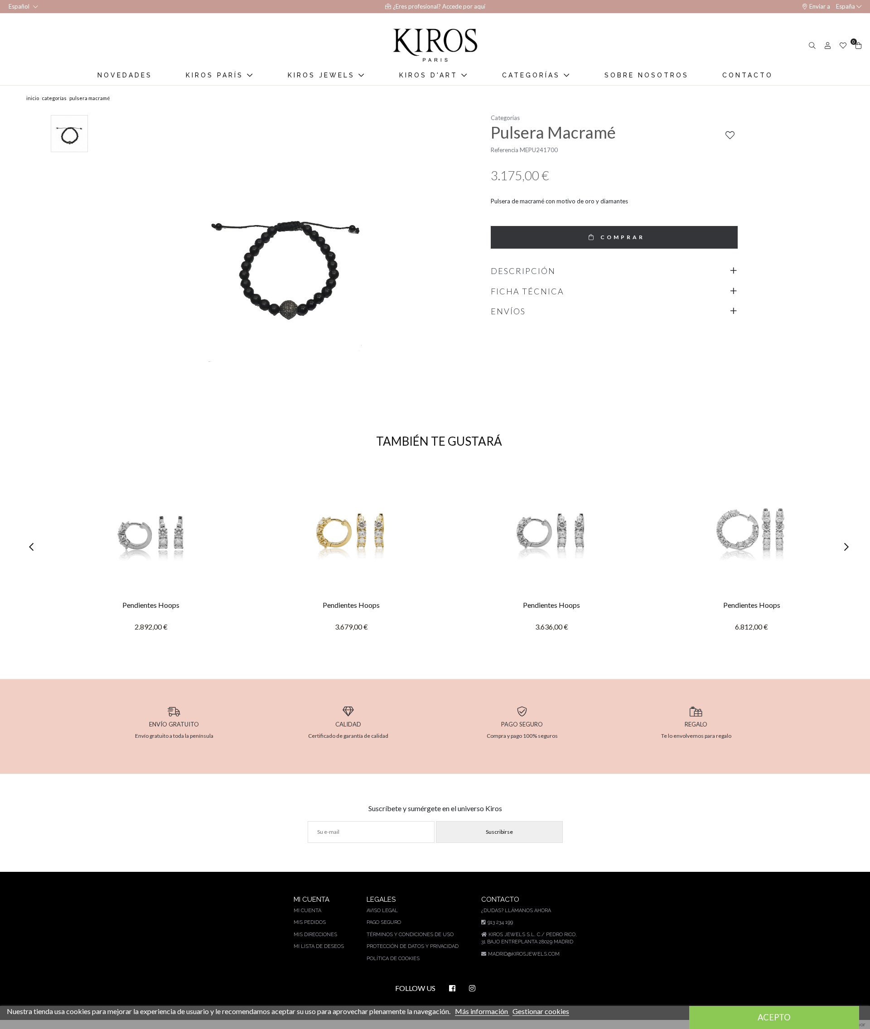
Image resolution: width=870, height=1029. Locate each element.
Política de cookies (393, 959)
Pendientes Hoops (150, 605)
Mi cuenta (307, 911)
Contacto (747, 75)
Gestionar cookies (540, 1011)
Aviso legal (382, 911)
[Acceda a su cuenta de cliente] (826, 45)
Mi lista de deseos (319, 946)
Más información (482, 1011)
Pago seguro (384, 922)
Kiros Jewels (323, 75)
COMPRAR (622, 237)
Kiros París (216, 75)
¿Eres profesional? (417, 6)
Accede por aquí (463, 6)
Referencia (504, 150)
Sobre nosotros (646, 75)
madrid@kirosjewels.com (524, 954)
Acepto (774, 1017)
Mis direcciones (315, 935)
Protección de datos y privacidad (413, 946)
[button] (34, 547)
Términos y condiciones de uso (410, 935)
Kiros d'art (430, 75)
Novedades (124, 75)
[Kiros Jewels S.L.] (435, 45)
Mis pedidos (310, 922)
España (845, 6)
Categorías (533, 75)
